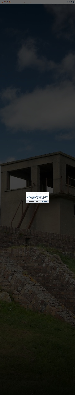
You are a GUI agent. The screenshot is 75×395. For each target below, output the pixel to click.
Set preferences (31, 201)
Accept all (44, 201)
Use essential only (38, 201)
